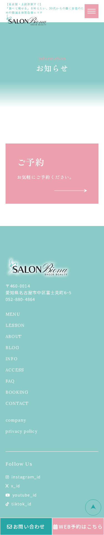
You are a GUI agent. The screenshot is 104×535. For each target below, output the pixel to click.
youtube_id (24, 495)
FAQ (10, 381)
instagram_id (25, 477)
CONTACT (17, 403)
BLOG (12, 347)
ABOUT (14, 336)
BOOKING (17, 392)
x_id (15, 485)
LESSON (15, 325)
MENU (13, 314)
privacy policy (21, 431)
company (16, 420)
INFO (11, 358)
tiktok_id (21, 504)
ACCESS (15, 370)
